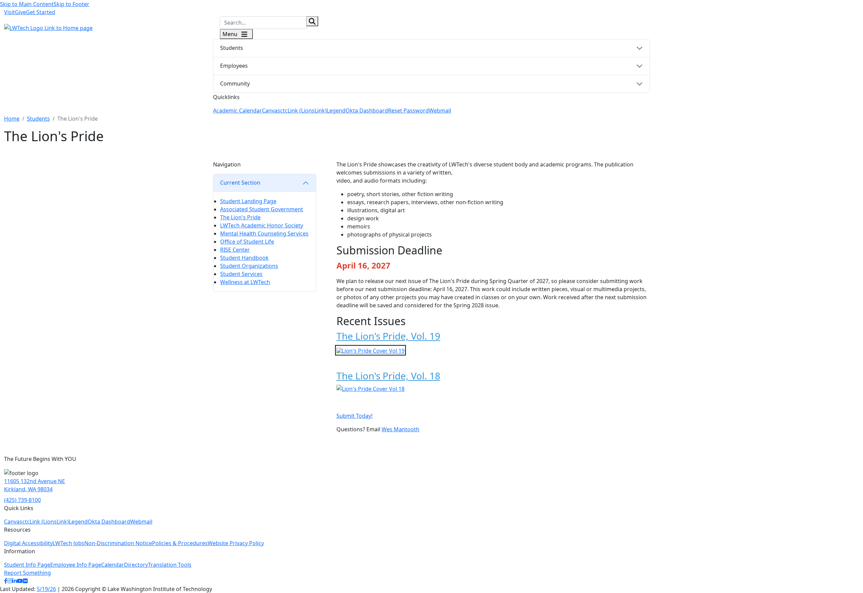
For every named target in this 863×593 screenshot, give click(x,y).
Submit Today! (354, 415)
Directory (136, 564)
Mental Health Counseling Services (264, 233)
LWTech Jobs (68, 543)
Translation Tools (169, 564)
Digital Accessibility (28, 543)
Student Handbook (244, 257)
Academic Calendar (237, 110)
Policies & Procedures (180, 543)
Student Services (241, 274)
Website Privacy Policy (236, 543)
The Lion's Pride (240, 217)
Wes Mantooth (400, 429)
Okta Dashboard (367, 110)
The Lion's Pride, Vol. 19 (388, 336)
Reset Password (408, 110)
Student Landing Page (248, 201)
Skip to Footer (71, 4)
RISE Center (235, 249)
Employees (234, 65)
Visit (9, 12)
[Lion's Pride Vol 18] (370, 388)
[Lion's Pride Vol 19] (370, 350)
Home (12, 118)
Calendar (112, 564)
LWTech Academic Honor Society (261, 225)
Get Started (40, 12)
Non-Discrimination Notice (118, 543)
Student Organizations (249, 266)
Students (231, 48)
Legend (336, 110)
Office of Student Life (247, 241)
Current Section (240, 182)
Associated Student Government (261, 209)
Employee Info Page (75, 564)
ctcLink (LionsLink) (303, 110)
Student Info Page (27, 564)
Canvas (271, 110)
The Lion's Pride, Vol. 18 (388, 375)
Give (20, 12)
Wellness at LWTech (245, 282)
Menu (230, 34)
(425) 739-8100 (22, 500)
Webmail (440, 110)
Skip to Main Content (27, 4)
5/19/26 (46, 589)
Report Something (27, 572)
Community (235, 83)
